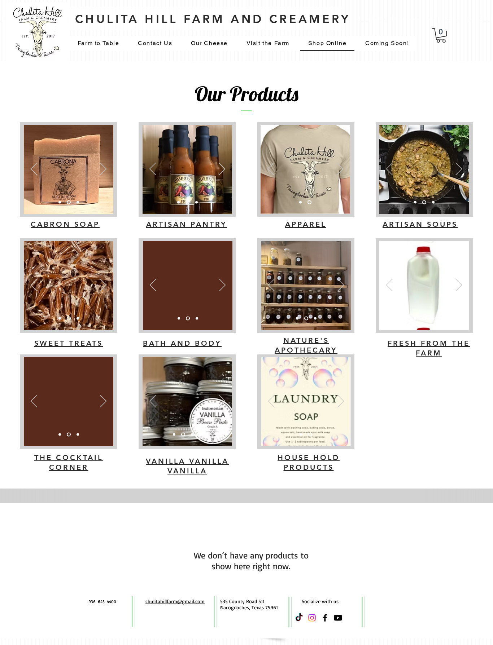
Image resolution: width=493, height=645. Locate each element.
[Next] (103, 169)
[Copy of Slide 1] (200, 434)
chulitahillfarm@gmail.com (175, 601)
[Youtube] (338, 618)
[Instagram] (312, 618)
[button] (441, 35)
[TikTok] (299, 618)
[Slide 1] (59, 202)
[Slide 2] (69, 202)
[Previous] (34, 169)
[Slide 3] (78, 202)
